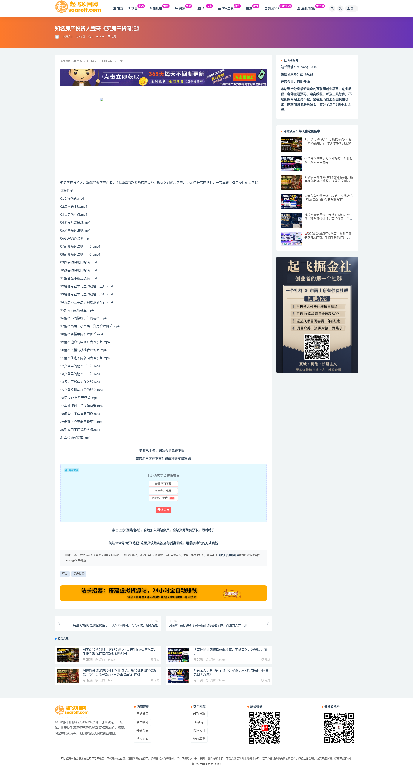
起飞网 (324, 99)
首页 (120, 8)
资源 (185, 7)
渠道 (252, 7)
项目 (137, 7)
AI (207, 7)
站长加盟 (142, 739)
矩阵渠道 (199, 739)
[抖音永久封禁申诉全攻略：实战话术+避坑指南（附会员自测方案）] (178, 676)
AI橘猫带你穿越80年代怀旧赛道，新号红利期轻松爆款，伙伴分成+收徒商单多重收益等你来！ (328, 181)
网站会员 (165, 450)
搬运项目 (199, 730)
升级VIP (279, 7)
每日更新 (92, 61)
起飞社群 (199, 713)
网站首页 (142, 713)
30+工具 (231, 7)
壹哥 (65, 573)
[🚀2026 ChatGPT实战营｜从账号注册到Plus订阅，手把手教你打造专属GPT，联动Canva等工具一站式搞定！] (291, 239)
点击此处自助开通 (228, 555)
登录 (353, 8)
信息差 (161, 7)
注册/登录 (312, 7)
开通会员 (163, 509)
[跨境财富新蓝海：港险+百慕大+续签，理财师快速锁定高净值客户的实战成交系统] (291, 220)
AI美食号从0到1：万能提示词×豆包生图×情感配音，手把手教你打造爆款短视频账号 (328, 143)
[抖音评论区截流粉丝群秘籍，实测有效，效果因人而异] (178, 655)
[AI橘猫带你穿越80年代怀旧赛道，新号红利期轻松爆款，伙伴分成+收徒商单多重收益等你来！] (68, 676)
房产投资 (79, 573)
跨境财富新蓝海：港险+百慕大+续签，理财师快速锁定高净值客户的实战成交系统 (328, 219)
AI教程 (199, 722)
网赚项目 (68, 37)
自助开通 (303, 81)
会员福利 (142, 722)
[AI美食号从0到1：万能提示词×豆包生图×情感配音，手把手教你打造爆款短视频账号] (68, 655)
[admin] (57, 37)
